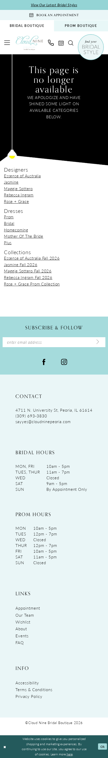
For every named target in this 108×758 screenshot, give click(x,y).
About (21, 629)
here (70, 754)
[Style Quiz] (91, 47)
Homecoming (16, 230)
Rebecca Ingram (19, 195)
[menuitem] (27, 26)
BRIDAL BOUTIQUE (27, 26)
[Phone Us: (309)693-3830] (51, 43)
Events (22, 636)
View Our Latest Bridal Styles (54, 4)
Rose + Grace (16, 201)
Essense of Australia (22, 176)
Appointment (27, 608)
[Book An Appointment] (61, 43)
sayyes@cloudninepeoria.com (43, 421)
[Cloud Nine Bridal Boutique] (29, 42)
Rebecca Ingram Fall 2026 (28, 277)
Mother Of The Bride (23, 236)
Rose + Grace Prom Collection (32, 284)
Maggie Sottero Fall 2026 (28, 271)
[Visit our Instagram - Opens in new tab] (64, 361)
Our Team (24, 615)
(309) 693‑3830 (31, 416)
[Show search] (71, 43)
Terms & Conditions (33, 689)
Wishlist (22, 622)
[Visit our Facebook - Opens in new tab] (44, 361)
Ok (102, 746)
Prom (9, 217)
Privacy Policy (28, 696)
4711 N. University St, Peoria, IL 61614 (53, 410)
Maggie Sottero (18, 188)
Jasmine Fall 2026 (20, 264)
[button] (7, 43)
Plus (8, 243)
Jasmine (11, 182)
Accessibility (27, 683)
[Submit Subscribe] (98, 342)
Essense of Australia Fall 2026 (32, 258)
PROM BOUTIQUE (81, 26)
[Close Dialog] (4, 746)
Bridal (9, 223)
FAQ (19, 642)
